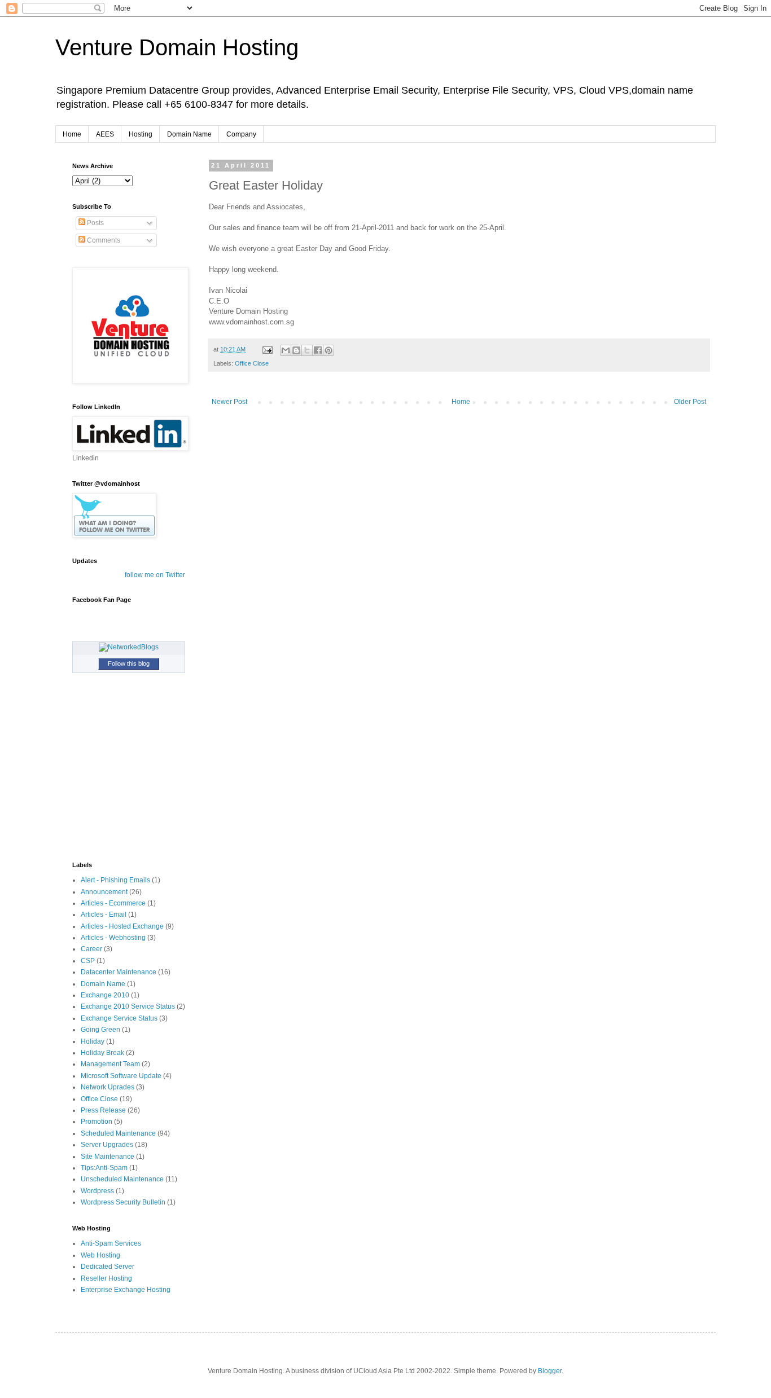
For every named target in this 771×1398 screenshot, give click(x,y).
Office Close (252, 363)
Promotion (96, 1122)
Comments (102, 240)
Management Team (110, 1064)
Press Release (103, 1110)
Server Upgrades (107, 1145)
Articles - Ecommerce (113, 903)
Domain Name (189, 134)
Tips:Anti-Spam (104, 1168)
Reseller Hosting (106, 1278)
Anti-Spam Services (111, 1243)
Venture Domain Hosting (177, 47)
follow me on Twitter (155, 575)
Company (241, 134)
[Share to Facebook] (317, 350)
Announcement (104, 892)
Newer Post (229, 402)
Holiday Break (102, 1053)
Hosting (140, 134)
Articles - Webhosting (113, 938)
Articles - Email (103, 914)
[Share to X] (307, 350)
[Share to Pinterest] (328, 350)
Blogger (550, 1371)
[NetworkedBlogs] (129, 647)
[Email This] (285, 350)
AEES (105, 134)
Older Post (690, 402)
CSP (88, 961)
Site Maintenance (107, 1156)
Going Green (100, 1030)
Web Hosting (100, 1255)
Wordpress (97, 1191)
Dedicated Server (107, 1266)
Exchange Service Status (119, 1018)
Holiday (92, 1041)
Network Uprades (107, 1087)
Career (91, 949)
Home (72, 134)
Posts (94, 223)
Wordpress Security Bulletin (123, 1202)
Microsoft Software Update (121, 1076)
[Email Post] (267, 349)
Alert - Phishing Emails (115, 880)
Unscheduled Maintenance (122, 1179)
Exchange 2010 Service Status (128, 1006)
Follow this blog (129, 663)
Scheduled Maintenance (118, 1133)
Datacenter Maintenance (118, 972)
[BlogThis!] (296, 350)
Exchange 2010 (105, 995)
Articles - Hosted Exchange (122, 926)
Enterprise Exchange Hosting (125, 1290)
